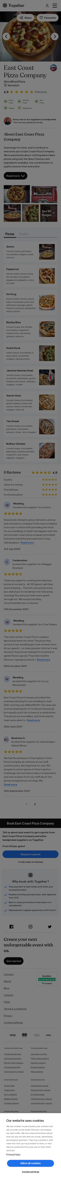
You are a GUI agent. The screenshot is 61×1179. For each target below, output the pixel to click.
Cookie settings (30, 1171)
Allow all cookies (30, 1163)
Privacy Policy (13, 1154)
